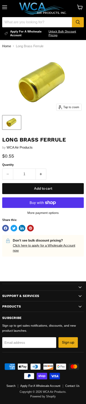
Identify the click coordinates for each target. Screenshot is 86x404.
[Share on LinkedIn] (22, 228)
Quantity (8, 164)
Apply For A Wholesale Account (40, 386)
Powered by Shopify (43, 396)
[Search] (78, 22)
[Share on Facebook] (5, 228)
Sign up (68, 342)
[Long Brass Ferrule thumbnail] (11, 122)
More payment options (43, 213)
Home (6, 46)
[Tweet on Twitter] (14, 228)
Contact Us (72, 386)
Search (10, 386)
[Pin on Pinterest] (30, 228)
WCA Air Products (20, 147)
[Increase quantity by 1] (41, 174)
